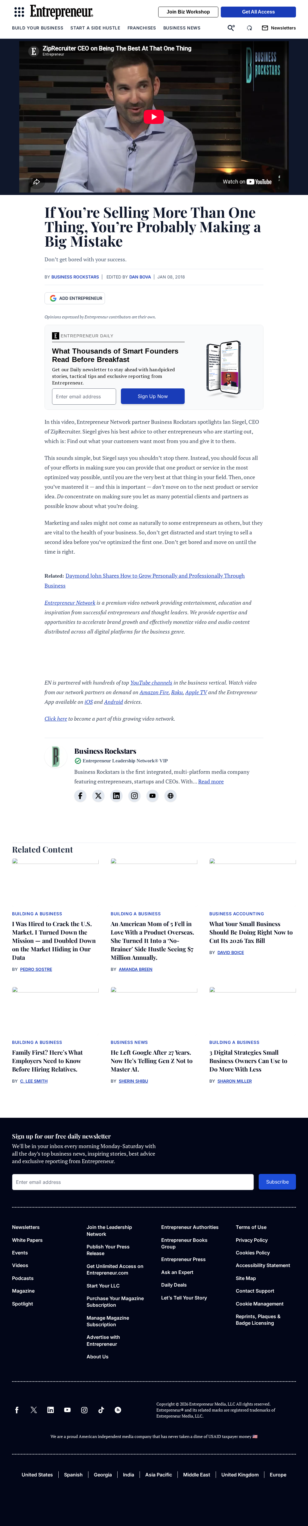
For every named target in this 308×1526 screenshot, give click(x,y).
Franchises (142, 27)
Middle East (196, 1475)
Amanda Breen (135, 969)
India (128, 1475)
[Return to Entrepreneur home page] (61, 12)
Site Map (246, 1278)
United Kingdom (240, 1475)
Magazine (23, 1291)
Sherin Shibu (133, 1081)
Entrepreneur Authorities (190, 1227)
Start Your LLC (103, 1286)
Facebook (17, 1410)
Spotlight (22, 1304)
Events (20, 1253)
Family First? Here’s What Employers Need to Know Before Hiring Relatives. (47, 1060)
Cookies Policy (253, 1253)
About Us (98, 1357)
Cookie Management (260, 1304)
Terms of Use (251, 1227)
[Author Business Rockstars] (56, 777)
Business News (182, 27)
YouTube (67, 1410)
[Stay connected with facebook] (80, 796)
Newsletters (26, 1227)
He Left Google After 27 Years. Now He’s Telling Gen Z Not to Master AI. (151, 1060)
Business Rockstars (75, 276)
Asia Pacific (158, 1475)
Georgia (103, 1475)
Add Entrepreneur (80, 298)
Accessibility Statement (263, 1265)
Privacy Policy (252, 1240)
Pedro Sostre (36, 969)
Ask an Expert (177, 1272)
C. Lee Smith (34, 1081)
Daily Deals (174, 1285)
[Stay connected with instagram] (134, 796)
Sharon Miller (234, 1081)
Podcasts (23, 1278)
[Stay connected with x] (98, 796)
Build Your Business (37, 27)
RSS (118, 1410)
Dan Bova (140, 276)
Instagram (84, 1410)
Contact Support (255, 1291)
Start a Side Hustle (95, 27)
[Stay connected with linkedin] (116, 796)
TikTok (101, 1410)
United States (37, 1475)
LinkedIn (50, 1410)
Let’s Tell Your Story (184, 1298)
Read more (211, 781)
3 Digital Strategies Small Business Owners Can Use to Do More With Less (248, 1060)
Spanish (73, 1475)
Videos (20, 1265)
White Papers (27, 1240)
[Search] (231, 28)
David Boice (230, 952)
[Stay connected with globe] (171, 796)
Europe (278, 1475)
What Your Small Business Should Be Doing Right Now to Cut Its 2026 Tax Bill (251, 932)
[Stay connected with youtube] (152, 796)
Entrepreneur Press (183, 1259)
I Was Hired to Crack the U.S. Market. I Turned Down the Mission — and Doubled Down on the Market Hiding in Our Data (54, 940)
